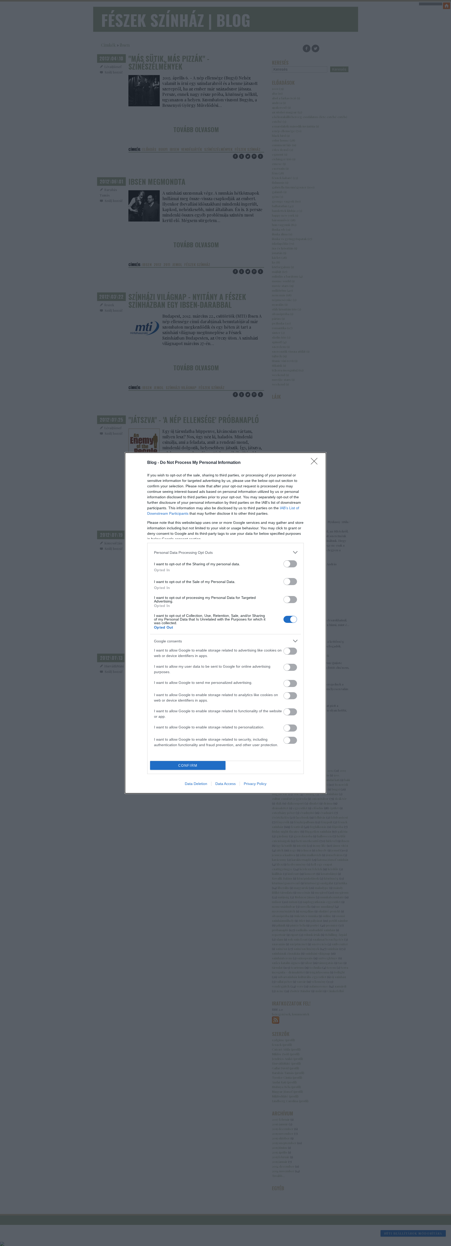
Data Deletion (196, 784)
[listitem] (225, 552)
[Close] (316, 463)
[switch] (290, 563)
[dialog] (225, 623)
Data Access (225, 784)
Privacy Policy (255, 784)
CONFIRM (188, 766)
